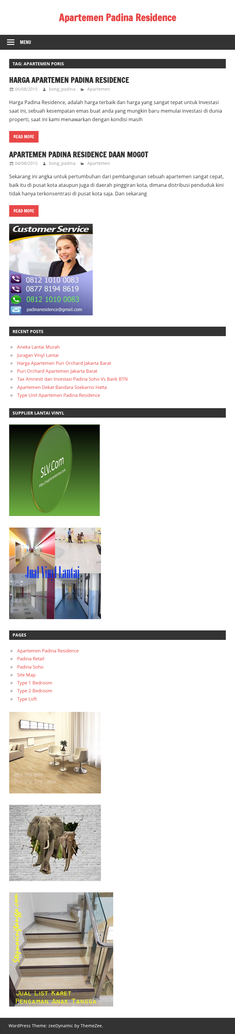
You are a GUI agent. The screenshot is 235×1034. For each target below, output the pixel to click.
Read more (23, 137)
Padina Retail (30, 658)
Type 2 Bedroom (34, 691)
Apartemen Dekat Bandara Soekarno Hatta (62, 387)
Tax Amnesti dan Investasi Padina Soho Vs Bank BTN (72, 379)
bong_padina (62, 89)
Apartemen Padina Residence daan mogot (78, 154)
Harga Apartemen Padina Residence (69, 80)
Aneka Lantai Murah (38, 347)
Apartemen (98, 89)
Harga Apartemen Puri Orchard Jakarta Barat (64, 363)
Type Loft (27, 699)
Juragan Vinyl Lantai (38, 355)
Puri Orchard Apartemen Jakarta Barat (57, 371)
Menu (25, 42)
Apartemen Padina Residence (117, 17)
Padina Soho (30, 667)
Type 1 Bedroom (34, 683)
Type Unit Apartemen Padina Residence (58, 395)
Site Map (26, 675)
